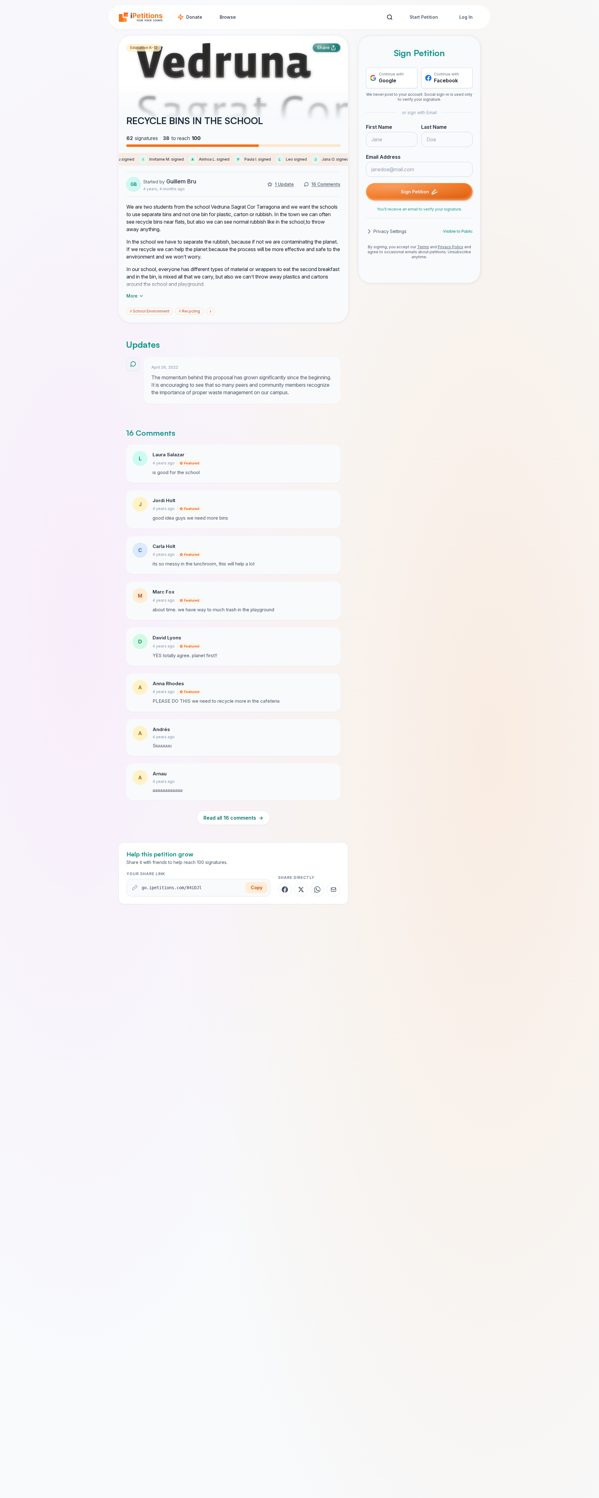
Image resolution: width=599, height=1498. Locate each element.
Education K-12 (144, 47)
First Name (379, 127)
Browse (228, 17)
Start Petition (424, 17)
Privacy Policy (450, 247)
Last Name (434, 127)
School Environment (149, 311)
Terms (423, 247)
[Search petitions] (389, 17)
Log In (466, 17)
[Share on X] (301, 889)
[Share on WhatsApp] (317, 889)
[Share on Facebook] (285, 889)
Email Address (383, 157)
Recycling (189, 311)
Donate (194, 17)
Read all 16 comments (233, 818)
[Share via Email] (333, 889)
